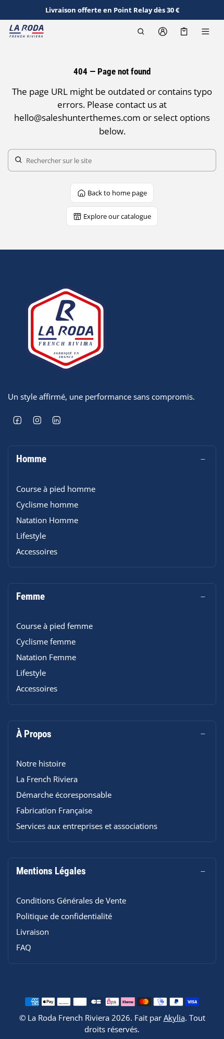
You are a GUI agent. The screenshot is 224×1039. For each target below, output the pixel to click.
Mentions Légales (51, 871)
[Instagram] (37, 420)
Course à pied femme (54, 626)
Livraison (32, 931)
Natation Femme (46, 657)
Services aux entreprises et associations (86, 826)
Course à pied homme (55, 489)
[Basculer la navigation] (205, 31)
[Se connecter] (162, 31)
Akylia (174, 1017)
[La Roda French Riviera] (26, 31)
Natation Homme (47, 520)
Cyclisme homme (47, 504)
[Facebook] (18, 420)
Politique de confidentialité (64, 916)
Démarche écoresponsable (63, 794)
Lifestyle (31, 535)
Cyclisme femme (46, 641)
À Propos (34, 734)
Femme (30, 596)
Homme (31, 459)
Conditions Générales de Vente (71, 900)
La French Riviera (47, 779)
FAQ (23, 947)
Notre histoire (41, 763)
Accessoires (36, 551)
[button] (141, 31)
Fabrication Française (54, 810)
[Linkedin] (57, 420)
